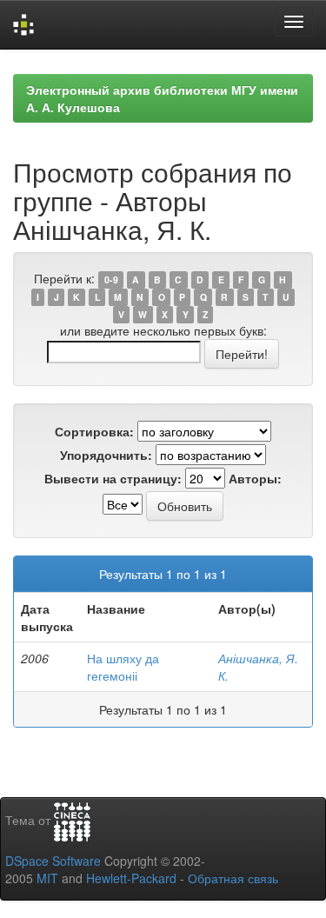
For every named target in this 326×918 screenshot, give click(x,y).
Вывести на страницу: (113, 478)
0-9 (111, 279)
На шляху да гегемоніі (123, 666)
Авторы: (255, 478)
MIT (47, 878)
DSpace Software (53, 860)
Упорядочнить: (106, 454)
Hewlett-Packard (131, 878)
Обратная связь (233, 878)
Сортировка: (94, 431)
